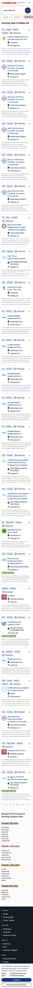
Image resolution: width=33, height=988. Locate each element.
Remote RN (4, 834)
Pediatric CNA (5, 871)
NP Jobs (14, 885)
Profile (5, 914)
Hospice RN (4, 832)
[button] (16, 10)
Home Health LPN (6, 852)
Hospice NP (4, 890)
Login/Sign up (21, 2)
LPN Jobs (14, 846)
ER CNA (3, 880)
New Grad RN (5, 829)
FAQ (4, 947)
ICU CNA (3, 869)
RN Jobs (14, 823)
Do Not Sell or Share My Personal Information (18, 974)
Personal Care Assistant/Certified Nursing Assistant (14, 561)
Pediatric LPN (5, 850)
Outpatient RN (5, 840)
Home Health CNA (6, 878)
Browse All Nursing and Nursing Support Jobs (13, 815)
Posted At (18, 17)
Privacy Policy (3, 974)
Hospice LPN (5, 855)
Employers (7, 929)
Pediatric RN (4, 836)
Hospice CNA (5, 876)
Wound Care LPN (6, 859)
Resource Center (9, 935)
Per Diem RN (5, 838)
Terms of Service (9, 959)
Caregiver (11, 596)
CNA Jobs (14, 864)
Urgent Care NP (5, 896)
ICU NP (3, 899)
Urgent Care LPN (6, 857)
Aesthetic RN (5, 827)
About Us (6, 944)
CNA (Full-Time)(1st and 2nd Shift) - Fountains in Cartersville (17, 719)
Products (6, 932)
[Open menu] (29, 2)
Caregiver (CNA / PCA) (16, 750)
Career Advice (8, 920)
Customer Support (10, 950)
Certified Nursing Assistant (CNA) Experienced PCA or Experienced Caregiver (18, 462)
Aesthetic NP (5, 894)
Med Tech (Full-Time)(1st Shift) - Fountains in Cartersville (15, 68)
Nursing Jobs (8, 917)
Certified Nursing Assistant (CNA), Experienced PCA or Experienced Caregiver (18, 496)
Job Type (7, 17)
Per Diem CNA (5, 873)
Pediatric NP (4, 892)
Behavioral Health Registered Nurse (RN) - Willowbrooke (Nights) (16, 227)
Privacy (6, 962)
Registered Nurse (14, 659)
